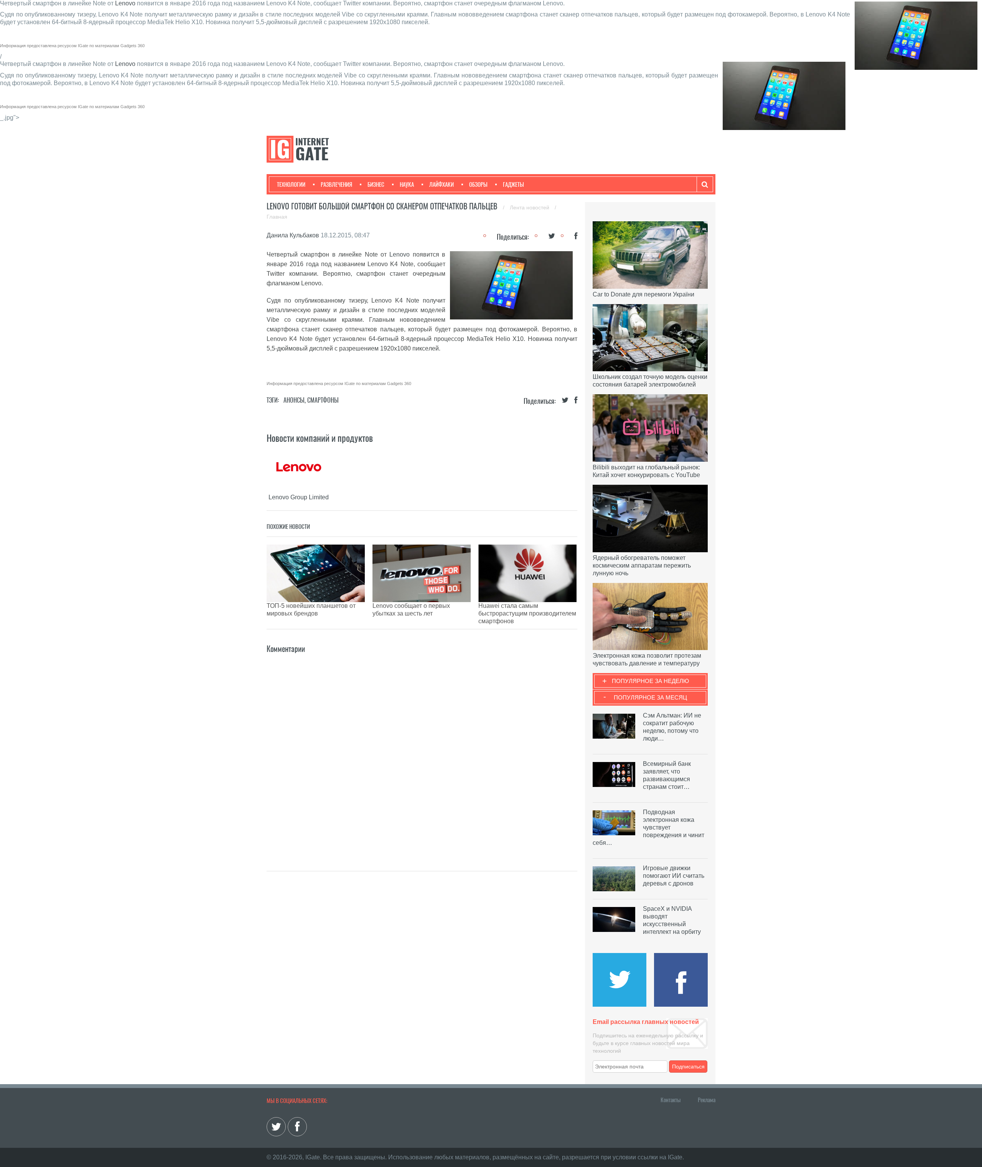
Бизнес (375, 184)
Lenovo (125, 3)
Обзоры (478, 184)
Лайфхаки (441, 184)
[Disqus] (422, 751)
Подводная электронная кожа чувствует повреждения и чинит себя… (648, 827)
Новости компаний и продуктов (320, 438)
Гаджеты (513, 184)
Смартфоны (323, 400)
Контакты (670, 1100)
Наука (407, 184)
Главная (277, 217)
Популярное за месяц (650, 697)
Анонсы (294, 400)
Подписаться (688, 1066)
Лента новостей (530, 207)
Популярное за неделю (650, 681)
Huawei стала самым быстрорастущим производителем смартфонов (527, 613)
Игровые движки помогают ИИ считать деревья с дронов (673, 876)
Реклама (706, 1100)
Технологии (291, 184)
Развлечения (336, 184)
